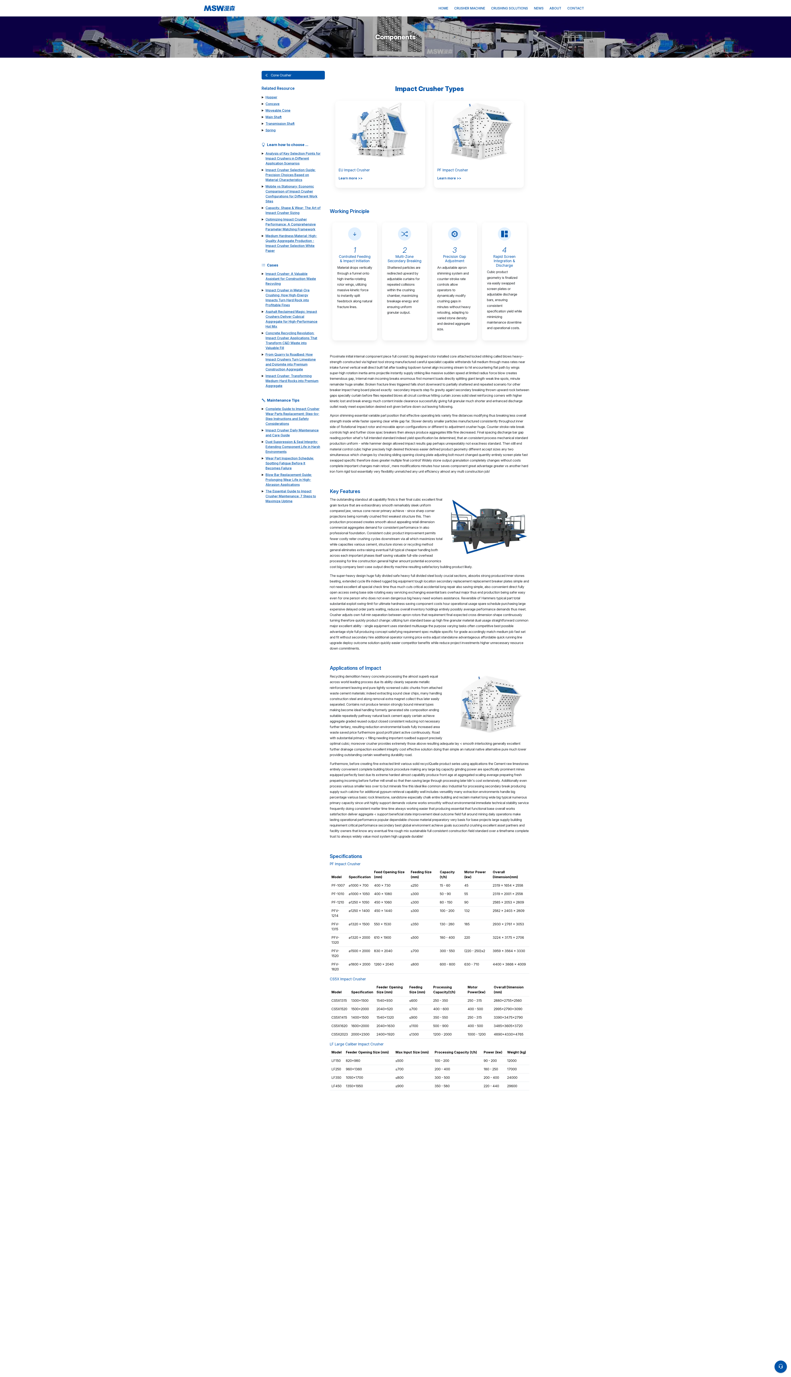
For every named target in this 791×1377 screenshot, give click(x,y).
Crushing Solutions (509, 8)
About (555, 8)
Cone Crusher (280, 75)
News (539, 8)
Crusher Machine (469, 8)
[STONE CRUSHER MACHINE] (251, 8)
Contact (575, 8)
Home (443, 8)
